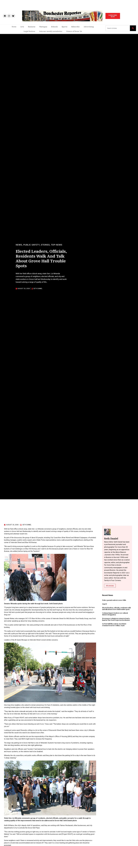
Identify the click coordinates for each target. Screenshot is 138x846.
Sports (64, 27)
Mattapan (43, 27)
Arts (22, 27)
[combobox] (118, 28)
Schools (54, 27)
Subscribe (75, 27)
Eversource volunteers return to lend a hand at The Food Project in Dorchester (116, 619)
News (14, 27)
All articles (110, 586)
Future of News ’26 (74, 31)
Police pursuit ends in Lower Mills (114, 600)
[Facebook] (5, 16)
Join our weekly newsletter (50, 31)
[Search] (133, 28)
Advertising (89, 27)
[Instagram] (9, 16)
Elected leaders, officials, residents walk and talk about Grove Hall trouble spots (116, 608)
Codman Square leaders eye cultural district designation (115, 614)
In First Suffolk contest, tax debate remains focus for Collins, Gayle (114, 624)
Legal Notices (29, 31)
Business (31, 27)
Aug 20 (104, 604)
